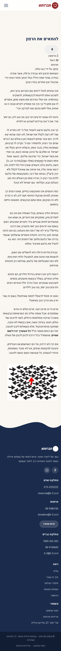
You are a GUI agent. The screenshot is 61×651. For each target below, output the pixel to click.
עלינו (55, 571)
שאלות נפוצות (51, 589)
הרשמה (54, 595)
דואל (53, 60)
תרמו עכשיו (49, 524)
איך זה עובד (52, 577)
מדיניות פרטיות (50, 617)
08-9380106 (51, 508)
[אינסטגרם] (47, 470)
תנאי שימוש (52, 610)
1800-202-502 (50, 541)
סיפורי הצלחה (51, 583)
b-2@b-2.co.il (51, 553)
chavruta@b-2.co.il (48, 493)
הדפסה (52, 56)
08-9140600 (51, 547)
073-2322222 (51, 487)
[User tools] (51, 49)
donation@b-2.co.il (48, 514)
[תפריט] (6, 5)
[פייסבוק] (55, 470)
